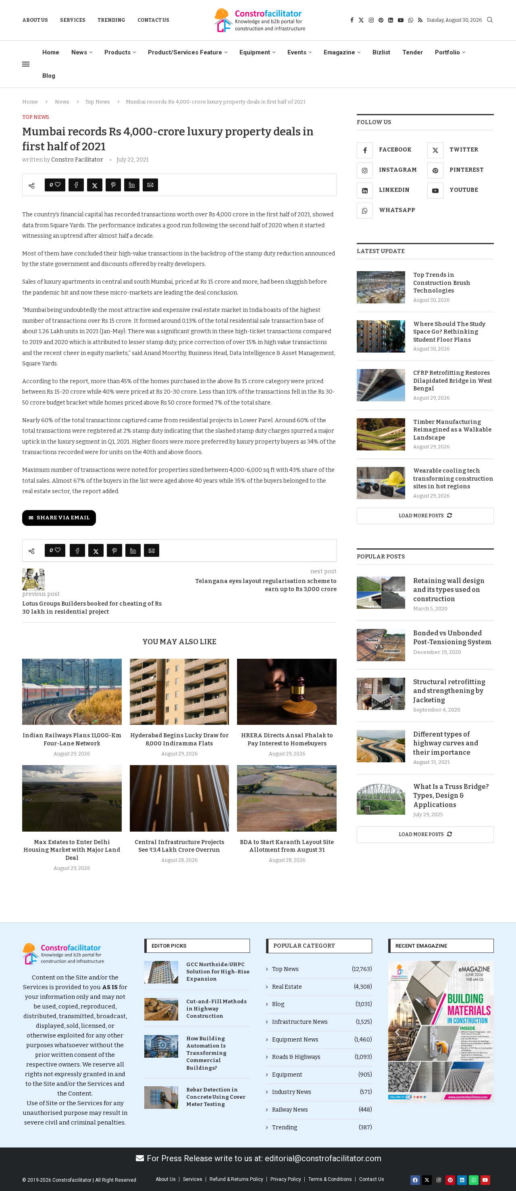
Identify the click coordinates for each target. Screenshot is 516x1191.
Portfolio (447, 52)
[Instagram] (371, 20)
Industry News (322, 1092)
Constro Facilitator (77, 159)
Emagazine (339, 52)
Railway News (322, 1109)
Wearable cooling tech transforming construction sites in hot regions (453, 478)
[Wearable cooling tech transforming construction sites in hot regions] (381, 483)
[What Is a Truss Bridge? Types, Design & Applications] (381, 798)
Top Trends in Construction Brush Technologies (441, 283)
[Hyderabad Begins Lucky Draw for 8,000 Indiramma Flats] (179, 692)
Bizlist (381, 52)
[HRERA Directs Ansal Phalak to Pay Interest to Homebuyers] (287, 692)
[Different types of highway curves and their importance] (381, 746)
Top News (97, 102)
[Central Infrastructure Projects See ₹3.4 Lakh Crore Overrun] (179, 798)
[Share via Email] (150, 184)
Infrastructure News (322, 1022)
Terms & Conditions (330, 1179)
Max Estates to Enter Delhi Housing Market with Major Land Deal (71, 850)
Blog (48, 75)
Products (117, 52)
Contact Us (153, 20)
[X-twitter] (427, 1180)
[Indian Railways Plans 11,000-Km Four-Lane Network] (72, 692)
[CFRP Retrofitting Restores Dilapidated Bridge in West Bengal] (381, 385)
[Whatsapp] (411, 20)
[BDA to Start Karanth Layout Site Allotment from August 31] (287, 798)
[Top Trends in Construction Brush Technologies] (381, 287)
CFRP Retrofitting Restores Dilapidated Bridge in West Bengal (452, 380)
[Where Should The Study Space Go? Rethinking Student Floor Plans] (381, 336)
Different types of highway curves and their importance (445, 743)
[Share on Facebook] (76, 184)
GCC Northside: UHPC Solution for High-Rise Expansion (218, 971)
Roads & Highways (322, 1057)
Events (296, 52)
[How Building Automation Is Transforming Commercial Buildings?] (161, 1046)
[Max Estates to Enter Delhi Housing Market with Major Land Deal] (72, 798)
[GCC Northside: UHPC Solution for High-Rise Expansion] (161, 972)
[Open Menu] (25, 64)
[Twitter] (361, 20)
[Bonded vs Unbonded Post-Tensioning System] (381, 645)
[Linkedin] (390, 20)
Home (50, 52)
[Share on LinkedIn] (131, 184)
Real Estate (322, 987)
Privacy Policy (285, 1179)
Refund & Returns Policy (236, 1179)
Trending (111, 20)
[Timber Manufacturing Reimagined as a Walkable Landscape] (381, 434)
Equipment (254, 52)
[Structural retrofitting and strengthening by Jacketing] (381, 694)
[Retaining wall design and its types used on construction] (381, 593)
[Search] (490, 20)
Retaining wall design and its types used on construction (449, 590)
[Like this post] (57, 184)
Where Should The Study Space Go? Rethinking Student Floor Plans (449, 332)
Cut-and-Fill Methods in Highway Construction (216, 1008)
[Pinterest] (381, 20)
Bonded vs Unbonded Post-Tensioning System (452, 637)
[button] (397, 1032)
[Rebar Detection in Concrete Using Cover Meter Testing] (161, 1097)
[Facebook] (352, 20)
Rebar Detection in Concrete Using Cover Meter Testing (216, 1097)
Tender (412, 52)
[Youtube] (400, 20)
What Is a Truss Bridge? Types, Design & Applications (451, 796)
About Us (35, 20)
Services (72, 20)
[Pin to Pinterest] (113, 184)
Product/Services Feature (185, 52)
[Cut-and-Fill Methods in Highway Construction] (161, 1009)
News (79, 52)
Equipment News (322, 1039)
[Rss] (420, 20)
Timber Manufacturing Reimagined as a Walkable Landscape (452, 430)
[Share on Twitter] (94, 184)
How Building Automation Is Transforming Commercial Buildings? (206, 1053)
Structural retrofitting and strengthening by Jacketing (449, 691)
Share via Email (63, 518)
